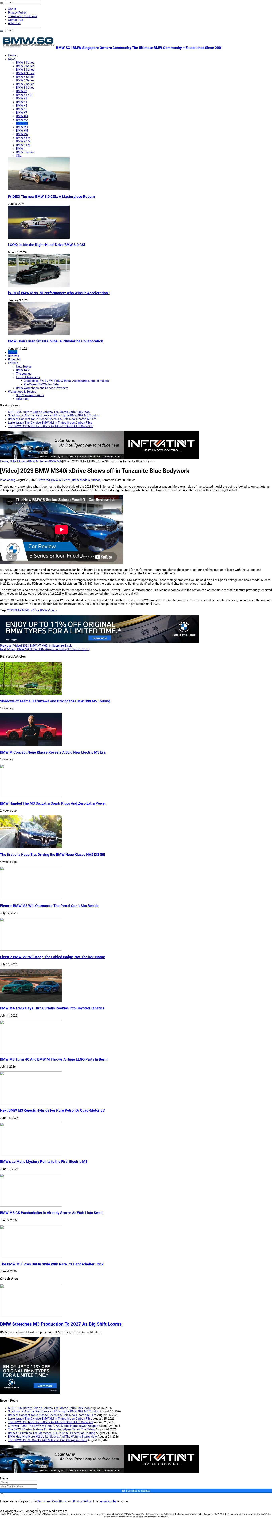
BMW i (20, 148)
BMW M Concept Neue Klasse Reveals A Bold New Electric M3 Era (52, 419)
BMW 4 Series (25, 73)
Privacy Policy (17, 12)
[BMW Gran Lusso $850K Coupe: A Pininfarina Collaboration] (39, 334)
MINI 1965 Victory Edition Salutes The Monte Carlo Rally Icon (49, 412)
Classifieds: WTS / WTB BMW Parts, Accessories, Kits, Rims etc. (67, 381)
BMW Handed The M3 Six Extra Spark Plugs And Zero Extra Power (53, 803)
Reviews (13, 356)
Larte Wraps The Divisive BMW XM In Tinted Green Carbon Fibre (50, 422)
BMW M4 (22, 127)
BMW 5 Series (25, 77)
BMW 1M (22, 116)
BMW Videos (48, 610)
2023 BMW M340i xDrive (23, 610)
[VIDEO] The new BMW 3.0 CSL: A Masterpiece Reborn (51, 197)
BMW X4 (21, 102)
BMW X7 (21, 112)
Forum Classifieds (28, 377)
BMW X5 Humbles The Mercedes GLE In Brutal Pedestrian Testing (51, 1433)
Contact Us (15, 20)
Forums (13, 363)
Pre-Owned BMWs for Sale (41, 384)
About (12, 9)
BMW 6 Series (25, 80)
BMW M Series (38, 461)
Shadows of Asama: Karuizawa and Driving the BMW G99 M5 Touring (53, 415)
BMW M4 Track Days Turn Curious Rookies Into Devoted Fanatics (52, 1008)
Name (4, 1478)
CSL (18, 155)
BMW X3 (21, 91)
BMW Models (18, 461)
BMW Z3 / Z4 (24, 95)
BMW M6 (22, 134)
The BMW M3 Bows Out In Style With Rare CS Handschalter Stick (52, 1264)
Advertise (14, 23)
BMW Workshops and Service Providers (42, 388)
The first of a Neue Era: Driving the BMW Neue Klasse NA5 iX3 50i (52, 855)
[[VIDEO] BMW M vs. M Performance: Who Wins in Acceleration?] (39, 286)
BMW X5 (21, 105)
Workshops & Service (22, 391)
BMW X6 (21, 109)
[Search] (1, 3)
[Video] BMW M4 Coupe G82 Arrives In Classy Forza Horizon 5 (44, 649)
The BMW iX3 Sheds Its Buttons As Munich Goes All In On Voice (50, 426)
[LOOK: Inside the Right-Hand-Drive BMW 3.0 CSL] (39, 237)
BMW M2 (22, 120)
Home (12, 55)
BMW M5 (22, 130)
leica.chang (8, 480)
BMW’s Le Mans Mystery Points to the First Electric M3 (43, 1162)
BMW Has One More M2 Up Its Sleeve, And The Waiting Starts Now (52, 1436)
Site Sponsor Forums (30, 395)
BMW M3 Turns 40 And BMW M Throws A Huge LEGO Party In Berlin (54, 1059)
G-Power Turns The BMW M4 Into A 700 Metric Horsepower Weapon (53, 1426)
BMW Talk (22, 370)
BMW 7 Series (25, 84)
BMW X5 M (23, 138)
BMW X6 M (23, 141)
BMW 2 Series (25, 66)
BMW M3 (22, 123)
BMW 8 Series (25, 87)
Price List (14, 359)
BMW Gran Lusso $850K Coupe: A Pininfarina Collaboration (55, 341)
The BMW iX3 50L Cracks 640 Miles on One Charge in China (47, 1440)
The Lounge (23, 373)
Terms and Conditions (22, 16)
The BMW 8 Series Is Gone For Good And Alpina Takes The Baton (51, 1429)
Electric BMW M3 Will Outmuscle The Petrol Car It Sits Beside (49, 906)
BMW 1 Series (25, 62)
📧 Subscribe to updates (136, 1490)
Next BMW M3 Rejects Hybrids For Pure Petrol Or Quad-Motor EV (52, 1110)
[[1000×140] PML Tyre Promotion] (99, 642)
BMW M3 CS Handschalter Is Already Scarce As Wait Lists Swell (51, 1213)
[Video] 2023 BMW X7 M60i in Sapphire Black (36, 645)
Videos (12, 352)
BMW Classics (25, 152)
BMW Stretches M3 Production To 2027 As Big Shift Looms (61, 1324)
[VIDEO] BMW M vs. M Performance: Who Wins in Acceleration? (59, 293)
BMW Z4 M (23, 145)
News (12, 59)
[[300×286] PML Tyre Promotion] (30, 1393)
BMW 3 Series (25, 69)
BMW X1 (21, 98)
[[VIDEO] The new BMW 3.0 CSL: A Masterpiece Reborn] (39, 189)
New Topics (24, 366)
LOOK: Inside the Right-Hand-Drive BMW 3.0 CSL (47, 245)
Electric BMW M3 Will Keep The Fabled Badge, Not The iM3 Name (52, 957)
